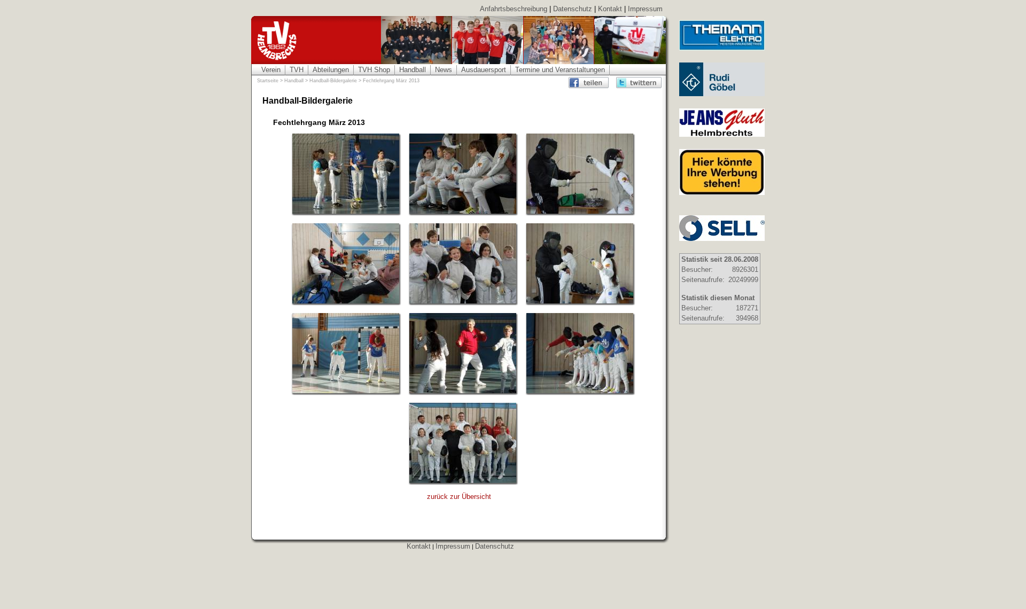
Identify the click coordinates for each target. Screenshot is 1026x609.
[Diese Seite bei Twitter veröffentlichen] (639, 82)
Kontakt (610, 9)
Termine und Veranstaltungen (560, 70)
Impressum (645, 9)
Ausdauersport (483, 70)
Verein (271, 70)
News (443, 70)
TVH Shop (374, 70)
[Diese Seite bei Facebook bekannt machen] (591, 82)
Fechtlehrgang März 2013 (391, 80)
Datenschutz (572, 9)
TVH (297, 70)
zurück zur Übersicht (459, 497)
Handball (412, 70)
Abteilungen (331, 70)
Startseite (267, 80)
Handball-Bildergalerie (333, 80)
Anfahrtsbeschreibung (513, 9)
